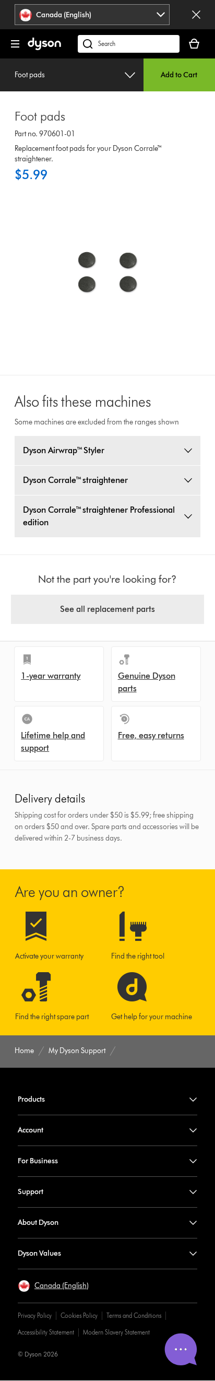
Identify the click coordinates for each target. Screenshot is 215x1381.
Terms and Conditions (133, 1315)
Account (30, 1130)
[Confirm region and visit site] (196, 14)
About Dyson (38, 1222)
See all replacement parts (107, 609)
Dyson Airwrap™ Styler (63, 450)
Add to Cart (179, 74)
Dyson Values (39, 1253)
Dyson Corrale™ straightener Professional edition (99, 516)
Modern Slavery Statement (116, 1332)
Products (31, 1099)
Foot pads (30, 74)
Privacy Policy (35, 1315)
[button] (53, 1286)
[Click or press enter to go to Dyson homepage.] (44, 47)
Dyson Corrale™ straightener (75, 480)
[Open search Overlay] (129, 44)
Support (30, 1191)
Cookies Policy (79, 1315)
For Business (38, 1160)
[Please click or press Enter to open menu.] (15, 44)
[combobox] (92, 14)
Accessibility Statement (46, 1332)
